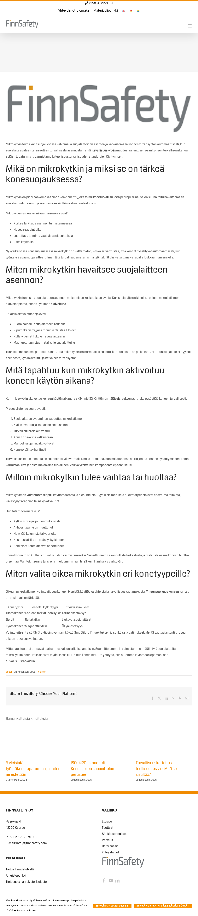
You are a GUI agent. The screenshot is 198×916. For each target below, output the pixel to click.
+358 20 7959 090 (101, 3)
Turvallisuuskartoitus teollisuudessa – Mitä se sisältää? (156, 768)
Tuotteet (107, 827)
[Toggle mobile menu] (190, 26)
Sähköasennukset (114, 834)
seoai (9, 672)
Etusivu (107, 821)
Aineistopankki (16, 875)
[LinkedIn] (117, 881)
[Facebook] (104, 881)
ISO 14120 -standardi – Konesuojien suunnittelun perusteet (92, 768)
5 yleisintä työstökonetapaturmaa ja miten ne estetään (33, 768)
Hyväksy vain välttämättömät (163, 905)
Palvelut (107, 840)
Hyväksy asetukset (112, 905)
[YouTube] (111, 881)
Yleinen (42, 672)
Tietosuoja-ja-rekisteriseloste (26, 881)
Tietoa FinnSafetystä (20, 869)
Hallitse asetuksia (24, 910)
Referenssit (110, 846)
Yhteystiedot (110, 852)
